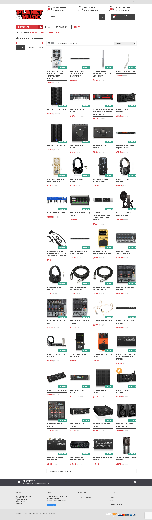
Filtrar (20, 48)
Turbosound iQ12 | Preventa (56, 109)
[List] (52, 43)
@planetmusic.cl (21, 500)
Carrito (133, 2)
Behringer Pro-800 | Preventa (57, 390)
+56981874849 (89, 7)
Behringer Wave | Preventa (56, 213)
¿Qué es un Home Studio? (86, 497)
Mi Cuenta (125, 2)
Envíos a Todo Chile (122, 7)
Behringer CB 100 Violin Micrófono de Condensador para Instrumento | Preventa (57, 253)
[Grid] (49, 43)
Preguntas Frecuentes (116, 504)
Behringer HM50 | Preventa (125, 71)
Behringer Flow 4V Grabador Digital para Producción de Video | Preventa (103, 112)
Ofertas (112, 501)
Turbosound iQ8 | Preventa (56, 145)
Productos (25, 33)
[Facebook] (130, 482)
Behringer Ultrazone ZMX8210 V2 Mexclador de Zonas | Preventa (78, 73)
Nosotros (112, 497)
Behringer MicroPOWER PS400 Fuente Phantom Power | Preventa (126, 357)
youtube (19, 503)
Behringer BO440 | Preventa (102, 321)
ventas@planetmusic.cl (62, 7)
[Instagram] (134, 482)
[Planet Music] (29, 14)
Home (17, 33)
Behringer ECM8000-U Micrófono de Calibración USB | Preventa (102, 73)
